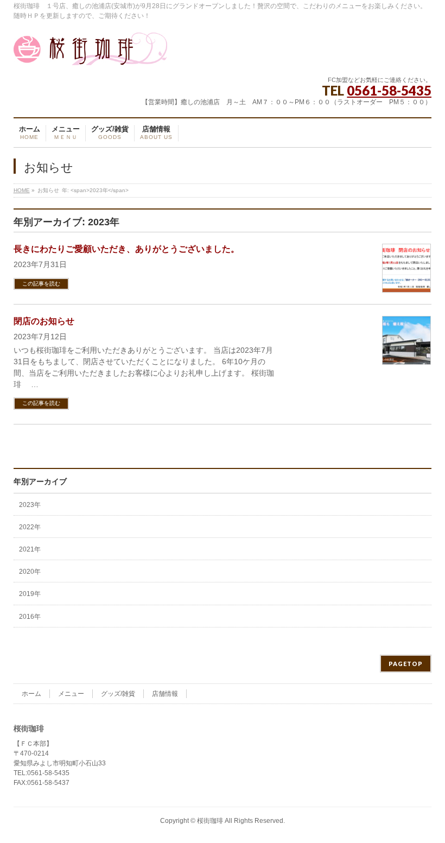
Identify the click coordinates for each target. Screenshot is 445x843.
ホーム (31, 694)
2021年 (30, 549)
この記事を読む (41, 284)
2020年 (30, 571)
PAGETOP (406, 663)
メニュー (71, 694)
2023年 (30, 505)
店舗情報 (165, 694)
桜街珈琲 (210, 821)
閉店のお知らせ (44, 321)
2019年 (30, 594)
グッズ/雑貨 (118, 694)
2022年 (30, 527)
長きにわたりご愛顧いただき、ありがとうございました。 (126, 248)
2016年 (30, 616)
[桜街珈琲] (90, 53)
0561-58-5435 (389, 90)
